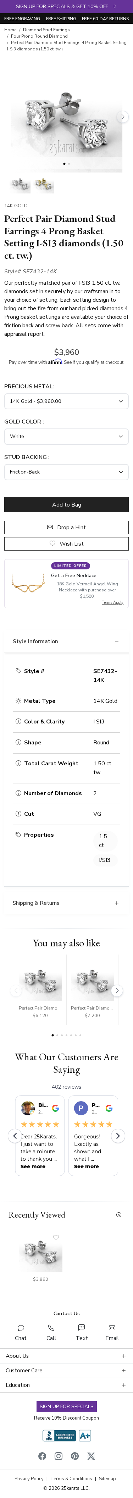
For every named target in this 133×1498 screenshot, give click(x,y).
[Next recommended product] (117, 991)
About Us (17, 1356)
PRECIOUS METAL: (29, 386)
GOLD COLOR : (24, 422)
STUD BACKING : (27, 457)
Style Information (35, 641)
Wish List (71, 544)
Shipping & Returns (36, 903)
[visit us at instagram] (58, 1458)
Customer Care (24, 1370)
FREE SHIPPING (61, 19)
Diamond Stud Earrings (46, 30)
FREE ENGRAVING (22, 19)
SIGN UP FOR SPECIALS (67, 1406)
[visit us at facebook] (42, 1458)
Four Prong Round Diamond (39, 36)
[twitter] (91, 1458)
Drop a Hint (71, 527)
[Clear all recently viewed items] (118, 1214)
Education (18, 1385)
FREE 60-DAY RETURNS (105, 19)
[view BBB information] (67, 1435)
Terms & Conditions (71, 1479)
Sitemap (107, 1479)
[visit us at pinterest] (75, 1458)
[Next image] (123, 117)
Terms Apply (112, 602)
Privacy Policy (29, 1479)
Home (10, 30)
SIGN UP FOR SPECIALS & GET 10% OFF (64, 6)
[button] (20, 183)
